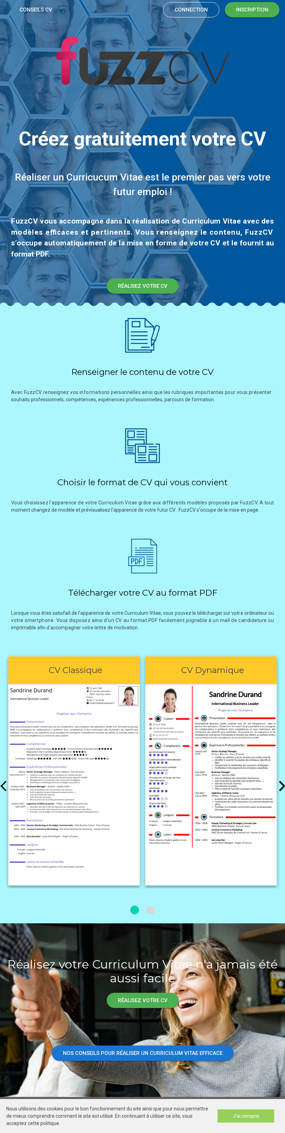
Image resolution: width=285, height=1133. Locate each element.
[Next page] (280, 786)
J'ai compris (246, 1116)
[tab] (134, 910)
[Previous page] (4, 786)
